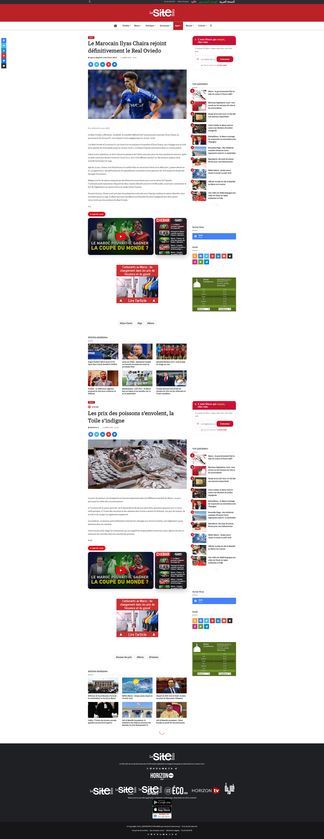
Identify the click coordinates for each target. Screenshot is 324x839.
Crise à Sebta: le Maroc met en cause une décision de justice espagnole (220, 128)
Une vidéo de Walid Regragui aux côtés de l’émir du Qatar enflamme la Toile (222, 195)
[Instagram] (169, 768)
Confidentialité (222, 65)
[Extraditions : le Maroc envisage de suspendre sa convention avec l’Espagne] (199, 140)
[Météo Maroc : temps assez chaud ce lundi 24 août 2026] (199, 174)
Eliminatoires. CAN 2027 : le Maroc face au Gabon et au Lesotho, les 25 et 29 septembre (136, 391)
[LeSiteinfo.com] (162, 13)
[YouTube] (163, 768)
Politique (150, 25)
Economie (164, 25)
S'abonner (225, 59)
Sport (177, 25)
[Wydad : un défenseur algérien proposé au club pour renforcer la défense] (103, 378)
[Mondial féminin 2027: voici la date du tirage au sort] (171, 351)
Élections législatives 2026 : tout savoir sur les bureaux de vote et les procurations (221, 105)
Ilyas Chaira (126, 323)
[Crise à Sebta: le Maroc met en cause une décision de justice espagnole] (199, 128)
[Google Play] (172, 768)
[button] (121, 236)
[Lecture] (121, 236)
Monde (189, 25)
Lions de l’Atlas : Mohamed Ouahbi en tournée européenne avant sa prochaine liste (136, 364)
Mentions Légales (173, 830)
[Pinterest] (108, 64)
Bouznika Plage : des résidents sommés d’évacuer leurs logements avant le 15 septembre (222, 150)
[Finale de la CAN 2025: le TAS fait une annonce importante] (199, 117)
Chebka (125, 25)
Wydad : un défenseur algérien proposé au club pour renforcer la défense (102, 391)
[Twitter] (96, 64)
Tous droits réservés (189, 826)
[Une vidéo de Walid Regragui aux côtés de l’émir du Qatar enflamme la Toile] (199, 196)
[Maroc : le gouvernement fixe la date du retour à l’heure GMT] (199, 95)
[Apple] (166, 768)
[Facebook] (90, 64)
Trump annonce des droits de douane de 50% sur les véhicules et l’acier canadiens (171, 391)
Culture (201, 25)
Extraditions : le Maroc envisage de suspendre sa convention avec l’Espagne (222, 139)
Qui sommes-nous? (157, 830)
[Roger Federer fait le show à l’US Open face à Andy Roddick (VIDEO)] (103, 351)
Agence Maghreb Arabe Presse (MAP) (103, 58)
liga (140, 323)
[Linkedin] (102, 64)
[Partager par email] (3, 65)
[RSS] (148, 768)
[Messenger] (114, 64)
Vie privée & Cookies (140, 830)
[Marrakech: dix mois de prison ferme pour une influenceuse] (199, 162)
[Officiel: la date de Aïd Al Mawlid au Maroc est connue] (199, 185)
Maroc (137, 25)
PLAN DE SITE (186, 830)
